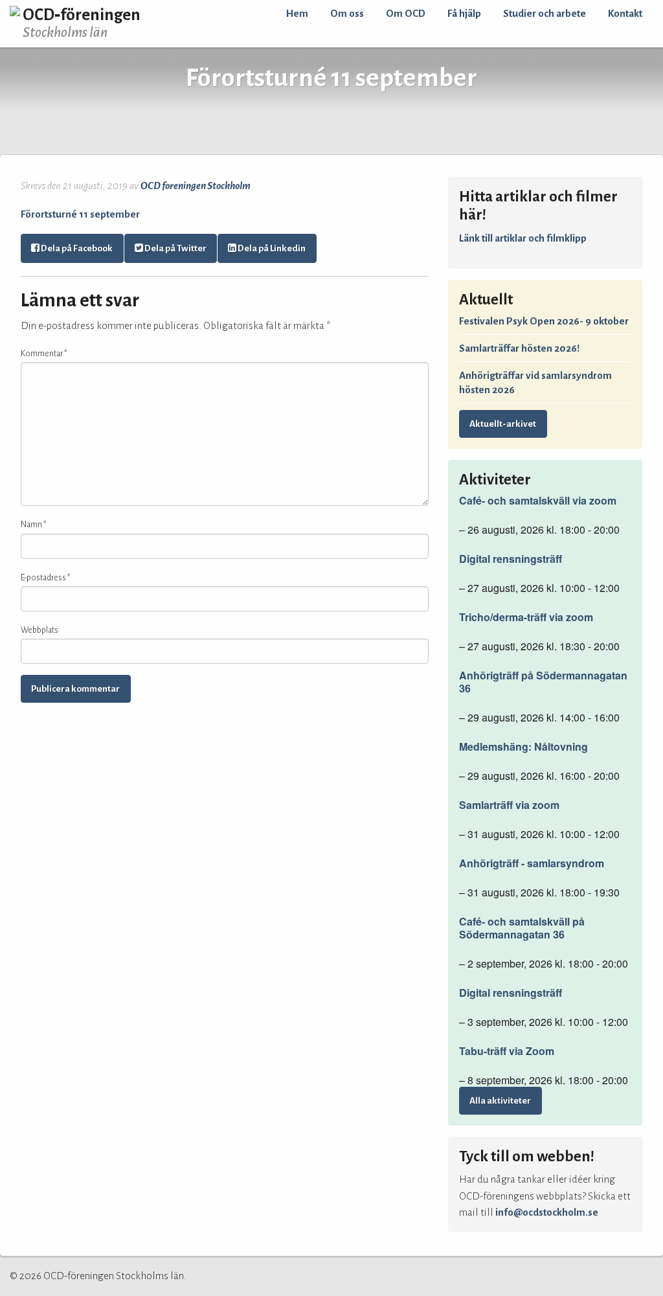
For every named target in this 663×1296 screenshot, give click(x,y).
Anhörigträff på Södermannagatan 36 (543, 682)
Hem (297, 13)
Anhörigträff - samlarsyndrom (531, 863)
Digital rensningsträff (510, 558)
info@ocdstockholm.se (546, 1212)
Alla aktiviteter (500, 1101)
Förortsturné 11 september (80, 214)
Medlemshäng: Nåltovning (523, 746)
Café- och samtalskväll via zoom (537, 500)
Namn (34, 524)
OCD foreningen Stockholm (195, 185)
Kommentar (44, 353)
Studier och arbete (544, 13)
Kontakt (625, 13)
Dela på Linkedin (271, 248)
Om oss (347, 13)
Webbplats (39, 630)
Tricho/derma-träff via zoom (526, 617)
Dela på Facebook (76, 248)
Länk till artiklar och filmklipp (523, 238)
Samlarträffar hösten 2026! (519, 348)
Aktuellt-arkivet (502, 424)
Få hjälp (464, 13)
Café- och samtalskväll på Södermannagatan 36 (522, 928)
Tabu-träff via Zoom (506, 1051)
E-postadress (46, 577)
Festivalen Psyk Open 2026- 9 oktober (544, 320)
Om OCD (405, 13)
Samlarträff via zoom (509, 805)
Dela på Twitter (175, 248)
